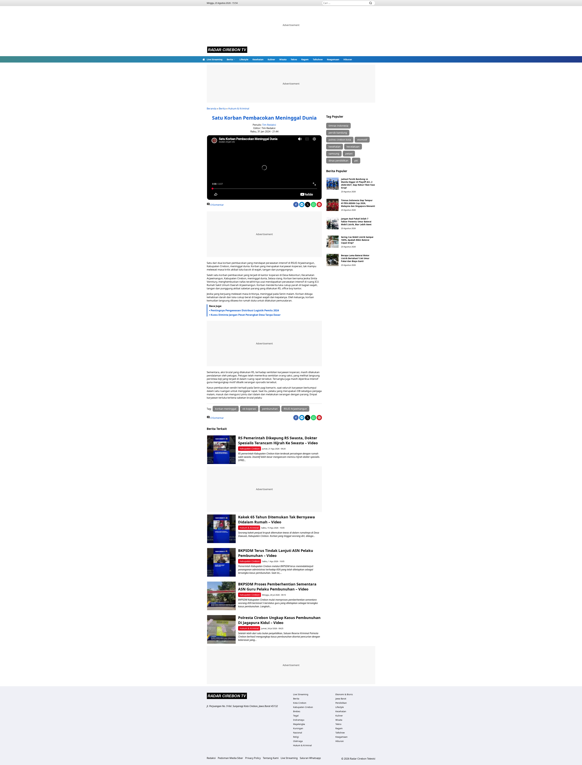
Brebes (296, 711)
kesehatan (335, 146)
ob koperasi (249, 408)
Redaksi (211, 758)
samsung (334, 153)
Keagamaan (333, 59)
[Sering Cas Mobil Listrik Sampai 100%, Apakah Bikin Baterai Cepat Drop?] (332, 242)
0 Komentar (217, 204)
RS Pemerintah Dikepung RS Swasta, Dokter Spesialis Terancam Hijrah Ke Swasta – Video (278, 440)
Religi (296, 736)
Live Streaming (214, 59)
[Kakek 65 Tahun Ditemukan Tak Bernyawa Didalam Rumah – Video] (221, 528)
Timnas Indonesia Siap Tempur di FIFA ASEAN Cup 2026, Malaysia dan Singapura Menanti (358, 203)
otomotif (362, 139)
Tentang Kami (271, 758)
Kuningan (298, 728)
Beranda (211, 108)
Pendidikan (341, 702)
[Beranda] (203, 59)
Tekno (294, 59)
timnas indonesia (338, 125)
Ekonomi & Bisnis (344, 694)
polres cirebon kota (340, 139)
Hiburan (347, 59)
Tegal (296, 715)
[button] (231, 59)
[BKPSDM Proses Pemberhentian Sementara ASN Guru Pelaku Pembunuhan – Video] (221, 595)
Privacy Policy (253, 758)
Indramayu (298, 719)
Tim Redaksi (269, 124)
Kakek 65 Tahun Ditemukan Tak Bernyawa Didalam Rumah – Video (276, 519)
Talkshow (318, 59)
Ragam (305, 59)
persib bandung (338, 132)
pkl (356, 160)
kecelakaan (353, 146)
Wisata (282, 59)
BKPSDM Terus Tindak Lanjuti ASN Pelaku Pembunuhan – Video (275, 553)
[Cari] (370, 3)
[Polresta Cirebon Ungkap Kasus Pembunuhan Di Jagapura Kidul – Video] (221, 629)
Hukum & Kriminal (238, 108)
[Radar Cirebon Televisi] (227, 50)
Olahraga (298, 741)
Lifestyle (243, 59)
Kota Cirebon (299, 702)
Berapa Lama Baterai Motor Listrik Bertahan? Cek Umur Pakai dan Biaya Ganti (355, 258)
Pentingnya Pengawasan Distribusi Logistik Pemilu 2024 (245, 310)
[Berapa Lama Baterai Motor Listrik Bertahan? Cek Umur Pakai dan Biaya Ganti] (332, 260)
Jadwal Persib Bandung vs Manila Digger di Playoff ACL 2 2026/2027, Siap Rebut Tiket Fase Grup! (358, 183)
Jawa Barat (340, 698)
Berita (230, 59)
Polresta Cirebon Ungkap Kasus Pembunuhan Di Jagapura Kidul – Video (279, 620)
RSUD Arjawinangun (295, 408)
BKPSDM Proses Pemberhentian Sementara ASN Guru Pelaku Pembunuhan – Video (277, 586)
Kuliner (271, 59)
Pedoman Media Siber (230, 758)
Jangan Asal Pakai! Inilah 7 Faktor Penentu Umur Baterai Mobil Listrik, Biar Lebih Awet (356, 221)
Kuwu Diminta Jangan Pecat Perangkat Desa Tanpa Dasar (246, 314)
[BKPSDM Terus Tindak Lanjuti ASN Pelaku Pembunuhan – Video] (221, 562)
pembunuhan (270, 408)
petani (349, 153)
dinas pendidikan (338, 160)
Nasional (297, 732)
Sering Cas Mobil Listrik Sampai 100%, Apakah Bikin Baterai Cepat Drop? (357, 240)
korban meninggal (225, 408)
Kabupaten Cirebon (250, 448)
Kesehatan (258, 59)
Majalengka (299, 724)
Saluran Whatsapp (310, 758)
